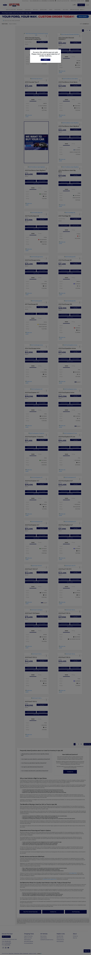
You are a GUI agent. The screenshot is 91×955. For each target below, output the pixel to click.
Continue (45, 59)
